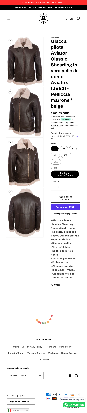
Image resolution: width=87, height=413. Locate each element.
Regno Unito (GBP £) (19, 401)
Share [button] (57, 285)
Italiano (15, 410)
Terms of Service (36, 353)
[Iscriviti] (40, 375)
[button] (9, 18)
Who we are (43, 359)
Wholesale (53, 353)
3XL (56, 162)
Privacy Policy (34, 347)
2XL (66, 155)
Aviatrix (77, 407)
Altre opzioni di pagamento (65, 214)
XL (55, 155)
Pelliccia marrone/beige (65, 174)
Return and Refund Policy (58, 347)
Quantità (55, 181)
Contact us (18, 347)
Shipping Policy (16, 353)
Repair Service (69, 353)
